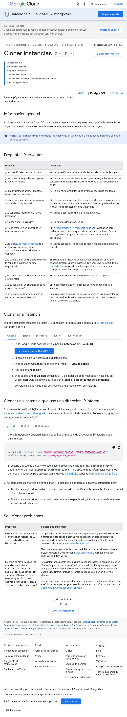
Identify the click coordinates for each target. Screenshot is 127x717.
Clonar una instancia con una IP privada (61, 587)
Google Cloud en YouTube (109, 666)
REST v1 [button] (57, 335)
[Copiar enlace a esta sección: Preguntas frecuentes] (46, 155)
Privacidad (36, 689)
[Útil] (115, 44)
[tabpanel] (63, 365)
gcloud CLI (71, 473)
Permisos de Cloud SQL (103, 473)
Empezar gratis (110, 14)
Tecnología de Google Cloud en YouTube (107, 673)
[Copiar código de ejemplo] (119, 447)
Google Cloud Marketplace (11, 662)
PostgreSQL (63, 14)
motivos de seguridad (77, 543)
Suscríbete (71, 701)
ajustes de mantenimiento (24, 243)
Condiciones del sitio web (58, 689)
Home (7, 45)
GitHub (68, 650)
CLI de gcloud (105, 322)
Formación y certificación (78, 677)
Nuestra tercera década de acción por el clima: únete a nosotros (39, 694)
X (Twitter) (101, 661)
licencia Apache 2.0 (65, 625)
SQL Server (116, 93)
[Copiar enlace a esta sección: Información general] (43, 114)
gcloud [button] (26, 335)
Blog (98, 650)
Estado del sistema (45, 666)
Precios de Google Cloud (16, 656)
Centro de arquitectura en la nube (78, 670)
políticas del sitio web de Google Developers (25, 628)
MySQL (81, 93)
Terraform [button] (41, 335)
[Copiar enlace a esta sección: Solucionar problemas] (46, 516)
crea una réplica (84, 552)
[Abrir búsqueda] (78, 4)
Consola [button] (11, 335)
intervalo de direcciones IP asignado (25, 413)
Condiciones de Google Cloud (89, 689)
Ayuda (38, 656)
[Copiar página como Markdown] (66, 54)
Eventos (100, 656)
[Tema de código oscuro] (113, 447)
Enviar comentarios (108, 53)
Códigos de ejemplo (75, 664)
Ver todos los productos (16, 650)
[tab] (11, 335)
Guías (80, 45)
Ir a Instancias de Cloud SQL (34, 351)
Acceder (118, 4)
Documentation (21, 45)
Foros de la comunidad (46, 650)
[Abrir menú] (5, 4)
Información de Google (16, 689)
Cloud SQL (40, 14)
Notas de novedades (45, 661)
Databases (19, 14)
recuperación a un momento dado (73, 228)
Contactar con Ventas (15, 669)
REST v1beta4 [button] (74, 335)
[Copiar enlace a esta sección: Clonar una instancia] (44, 315)
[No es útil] (120, 44)
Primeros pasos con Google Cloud (75, 657)
